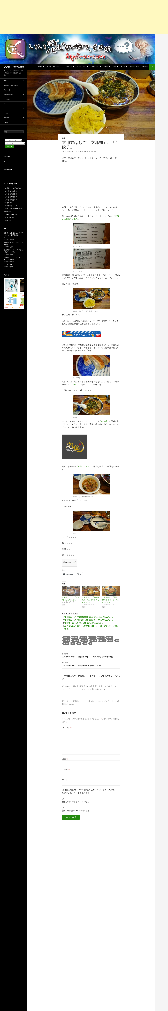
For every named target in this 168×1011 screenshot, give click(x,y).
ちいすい (110, 637)
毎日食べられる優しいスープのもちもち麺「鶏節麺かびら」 (13, 235)
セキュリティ (95, 66)
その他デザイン (10, 206)
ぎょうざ (83, 637)
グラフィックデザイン (12, 209)
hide (73, 562)
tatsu (74, 384)
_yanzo (80, 151)
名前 (65, 759)
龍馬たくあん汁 (85, 466)
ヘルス (123, 66)
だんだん (101, 637)
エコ (114, 66)
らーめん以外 (9, 214)
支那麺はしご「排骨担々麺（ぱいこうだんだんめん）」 (110, 599)
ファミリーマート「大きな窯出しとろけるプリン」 (82, 664)
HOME (40, 66)
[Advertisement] (74, 17)
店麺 (63, 138)
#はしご (66, 637)
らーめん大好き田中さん (54, 66)
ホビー (106, 66)
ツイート (7, 161)
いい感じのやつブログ (11, 188)
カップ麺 (8, 217)
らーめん (75, 640)
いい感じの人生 (10, 191)
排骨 (117, 640)
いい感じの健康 (10, 194)
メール (66, 769)
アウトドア (68, 66)
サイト (65, 779)
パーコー (93, 640)
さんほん (92, 637)
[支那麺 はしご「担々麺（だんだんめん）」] (71, 591)
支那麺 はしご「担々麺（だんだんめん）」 (84, 623)
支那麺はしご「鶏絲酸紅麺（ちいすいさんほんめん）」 (90, 599)
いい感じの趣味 (10, 200)
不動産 (144, 66)
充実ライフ (133, 66)
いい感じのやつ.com (14, 66)
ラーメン (102, 640)
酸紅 (73, 643)
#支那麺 (74, 637)
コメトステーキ (9, 264)
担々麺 (104, 421)
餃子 (79, 643)
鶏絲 (85, 643)
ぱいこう (66, 640)
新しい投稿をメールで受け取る (76, 810)
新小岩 (66, 643)
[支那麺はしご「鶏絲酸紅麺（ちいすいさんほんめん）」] (91, 591)
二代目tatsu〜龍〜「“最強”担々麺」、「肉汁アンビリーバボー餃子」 (88, 655)
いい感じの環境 (10, 197)
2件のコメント (91, 151)
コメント (67, 727)
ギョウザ (84, 640)
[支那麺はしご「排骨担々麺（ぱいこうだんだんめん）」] (111, 591)
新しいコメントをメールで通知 (76, 801)
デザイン (7, 203)
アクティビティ (81, 66)
